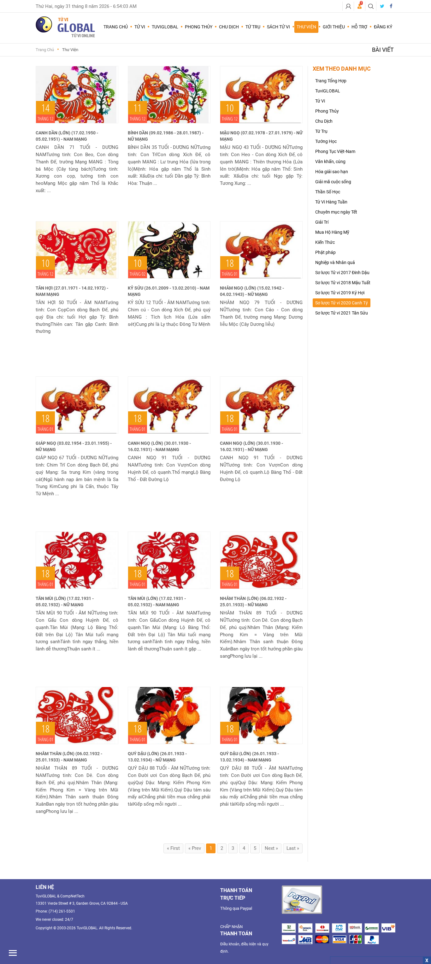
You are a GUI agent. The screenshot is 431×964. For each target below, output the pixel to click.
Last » (292, 848)
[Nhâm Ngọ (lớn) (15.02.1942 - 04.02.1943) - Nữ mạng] (261, 250)
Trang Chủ (115, 26)
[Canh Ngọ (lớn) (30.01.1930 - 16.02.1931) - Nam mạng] (169, 405)
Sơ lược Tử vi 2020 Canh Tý (341, 302)
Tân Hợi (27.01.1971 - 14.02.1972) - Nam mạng (72, 291)
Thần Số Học (327, 191)
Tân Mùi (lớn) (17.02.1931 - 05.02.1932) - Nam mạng (157, 601)
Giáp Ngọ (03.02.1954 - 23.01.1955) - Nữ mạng (74, 446)
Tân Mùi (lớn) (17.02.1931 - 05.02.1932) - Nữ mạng (65, 601)
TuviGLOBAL (327, 90)
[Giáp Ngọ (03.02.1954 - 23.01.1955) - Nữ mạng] (77, 405)
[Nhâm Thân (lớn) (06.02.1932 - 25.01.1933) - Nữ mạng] (261, 560)
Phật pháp (325, 252)
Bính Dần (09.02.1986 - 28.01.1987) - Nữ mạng (166, 136)
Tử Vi (320, 100)
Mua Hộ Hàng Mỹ (332, 232)
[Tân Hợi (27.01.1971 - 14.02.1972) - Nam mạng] (77, 250)
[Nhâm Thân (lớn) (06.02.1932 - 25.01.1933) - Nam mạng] (77, 715)
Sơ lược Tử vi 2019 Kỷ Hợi (339, 292)
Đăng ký (383, 26)
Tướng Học (326, 141)
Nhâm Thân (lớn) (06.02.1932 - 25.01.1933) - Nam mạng (69, 756)
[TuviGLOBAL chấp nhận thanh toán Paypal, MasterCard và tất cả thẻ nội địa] (302, 899)
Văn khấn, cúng (330, 161)
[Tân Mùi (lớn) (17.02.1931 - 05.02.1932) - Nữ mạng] (77, 560)
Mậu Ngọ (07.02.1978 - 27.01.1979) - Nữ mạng (261, 136)
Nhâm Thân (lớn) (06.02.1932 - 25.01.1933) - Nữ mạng (253, 601)
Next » (271, 848)
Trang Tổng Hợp (330, 80)
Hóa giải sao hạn (331, 171)
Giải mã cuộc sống (333, 181)
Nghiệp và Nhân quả (335, 262)
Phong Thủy (327, 111)
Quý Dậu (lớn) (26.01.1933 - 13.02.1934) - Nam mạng (249, 756)
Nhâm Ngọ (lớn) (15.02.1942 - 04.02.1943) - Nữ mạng (252, 291)
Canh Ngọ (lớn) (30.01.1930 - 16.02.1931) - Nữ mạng (251, 446)
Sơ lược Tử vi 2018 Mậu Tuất (342, 282)
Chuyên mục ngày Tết (336, 212)
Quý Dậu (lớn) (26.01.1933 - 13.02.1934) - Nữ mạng (157, 756)
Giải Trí (321, 222)
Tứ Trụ (321, 131)
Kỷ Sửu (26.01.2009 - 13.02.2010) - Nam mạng (169, 291)
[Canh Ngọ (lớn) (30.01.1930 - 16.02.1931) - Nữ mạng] (261, 405)
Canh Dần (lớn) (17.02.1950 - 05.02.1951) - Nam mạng (67, 136)
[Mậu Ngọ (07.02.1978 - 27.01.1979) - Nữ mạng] (261, 94)
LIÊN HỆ (45, 887)
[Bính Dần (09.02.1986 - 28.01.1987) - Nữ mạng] (169, 94)
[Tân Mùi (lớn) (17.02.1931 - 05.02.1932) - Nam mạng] (169, 560)
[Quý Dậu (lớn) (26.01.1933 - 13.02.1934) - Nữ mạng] (169, 715)
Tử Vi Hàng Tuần (331, 201)
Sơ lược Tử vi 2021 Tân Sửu (341, 312)
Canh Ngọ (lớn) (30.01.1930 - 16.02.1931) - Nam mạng (159, 446)
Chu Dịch (324, 121)
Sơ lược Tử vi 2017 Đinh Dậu (342, 272)
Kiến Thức (325, 242)
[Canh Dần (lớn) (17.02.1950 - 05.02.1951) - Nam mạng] (77, 94)
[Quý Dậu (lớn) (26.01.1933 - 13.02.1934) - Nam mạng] (261, 715)
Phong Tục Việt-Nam (335, 151)
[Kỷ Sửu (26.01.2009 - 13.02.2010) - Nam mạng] (169, 250)
